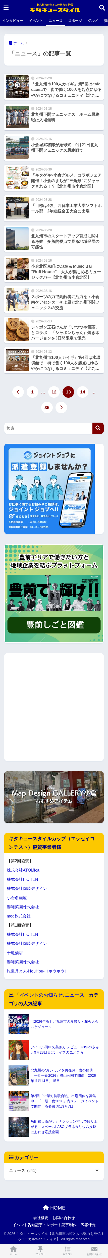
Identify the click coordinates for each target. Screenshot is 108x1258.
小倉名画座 (17, 898)
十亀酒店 (15, 953)
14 (82, 391)
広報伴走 (88, 1225)
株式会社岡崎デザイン (27, 888)
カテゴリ (68, 1254)
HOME (57, 1208)
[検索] (98, 428)
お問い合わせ (63, 1218)
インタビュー (12, 21)
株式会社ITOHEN (22, 879)
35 (46, 407)
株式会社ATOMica (23, 870)
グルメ (93, 21)
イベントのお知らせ (41, 995)
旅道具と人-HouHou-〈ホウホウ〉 (38, 971)
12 (54, 391)
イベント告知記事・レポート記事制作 (45, 1225)
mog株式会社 (19, 916)
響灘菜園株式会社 (23, 907)
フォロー (40, 1254)
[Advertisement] (54, 707)
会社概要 (40, 1218)
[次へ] (61, 407)
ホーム (13, 1254)
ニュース (55, 21)
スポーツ (75, 21)
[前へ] (18, 392)
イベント (36, 21)
